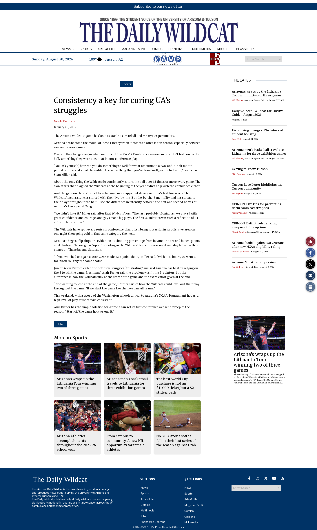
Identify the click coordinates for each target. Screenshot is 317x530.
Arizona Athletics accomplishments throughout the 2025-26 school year (76, 443)
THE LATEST (242, 80)
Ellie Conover (238, 174)
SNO (174, 527)
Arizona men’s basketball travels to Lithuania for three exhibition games (259, 151)
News (66, 49)
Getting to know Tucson (250, 169)
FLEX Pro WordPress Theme (155, 527)
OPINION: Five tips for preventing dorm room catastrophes (256, 206)
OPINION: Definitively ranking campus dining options (254, 225)
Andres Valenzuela (241, 251)
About (222, 49)
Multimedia (201, 49)
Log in (182, 527)
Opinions (175, 49)
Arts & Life (107, 49)
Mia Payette (237, 193)
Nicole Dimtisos (64, 121)
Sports (86, 49)
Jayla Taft (236, 139)
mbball (60, 324)
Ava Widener (238, 267)
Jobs (143, 516)
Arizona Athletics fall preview (254, 262)
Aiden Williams (239, 212)
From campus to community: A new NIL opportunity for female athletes (125, 443)
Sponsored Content (153, 521)
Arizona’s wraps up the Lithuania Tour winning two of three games (256, 93)
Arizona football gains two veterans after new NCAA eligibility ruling (258, 244)
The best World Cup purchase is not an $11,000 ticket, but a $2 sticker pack (175, 385)
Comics (157, 49)
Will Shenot (237, 100)
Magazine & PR (133, 49)
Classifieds (245, 49)
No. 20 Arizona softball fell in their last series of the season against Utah (176, 440)
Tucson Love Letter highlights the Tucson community (257, 186)
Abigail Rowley (239, 232)
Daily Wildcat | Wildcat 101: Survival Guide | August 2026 (258, 113)
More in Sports (70, 338)
